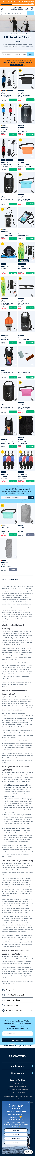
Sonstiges (16, 1142)
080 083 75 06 (19, 1083)
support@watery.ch (20, 1086)
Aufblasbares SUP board (24, 34)
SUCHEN (30, 54)
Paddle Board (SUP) (12, 34)
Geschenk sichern (17, 1040)
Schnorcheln (16, 1138)
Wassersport (16, 1130)
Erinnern (30, 535)
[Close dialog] (28, 1102)
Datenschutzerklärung (17, 1046)
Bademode (15, 1134)
